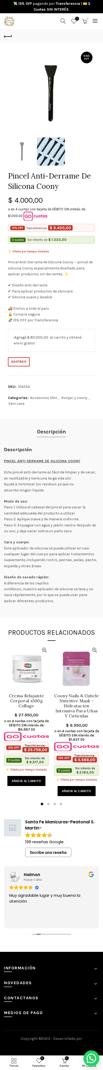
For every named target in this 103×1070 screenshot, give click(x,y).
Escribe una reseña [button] (48, 852)
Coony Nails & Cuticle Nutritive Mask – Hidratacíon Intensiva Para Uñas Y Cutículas (76, 706)
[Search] (63, 21)
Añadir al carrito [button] (26, 781)
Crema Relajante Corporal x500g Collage (26, 700)
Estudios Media (51, 1046)
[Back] (8, 35)
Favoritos (77, 18)
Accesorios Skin (43, 398)
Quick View (44, 650)
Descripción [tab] (51, 432)
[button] (91, 1058)
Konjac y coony (74, 398)
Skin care (16, 403)
